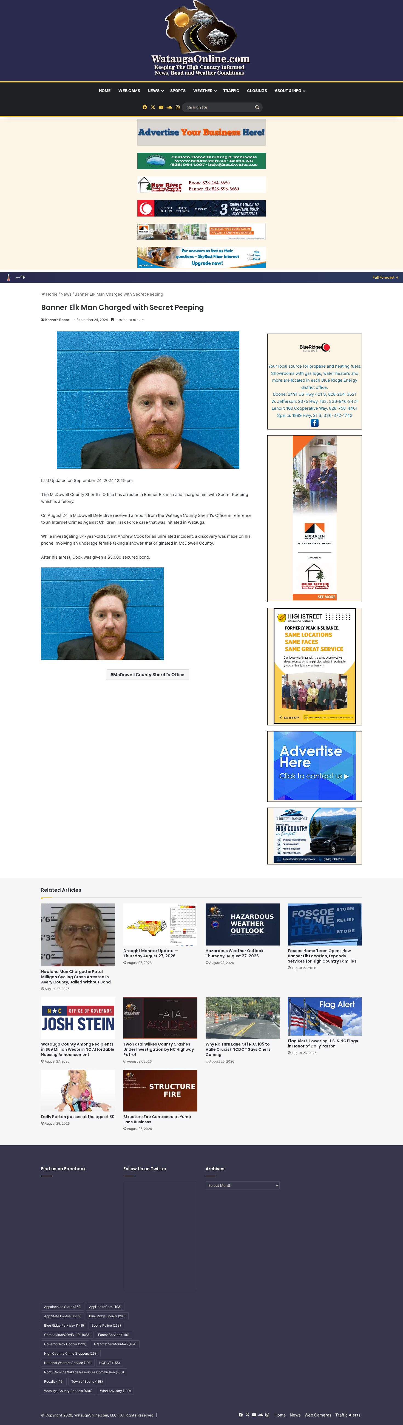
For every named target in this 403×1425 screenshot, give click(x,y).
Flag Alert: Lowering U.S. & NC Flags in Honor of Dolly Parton (323, 1043)
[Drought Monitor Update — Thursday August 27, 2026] (160, 924)
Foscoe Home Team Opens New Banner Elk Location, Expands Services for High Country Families (322, 956)
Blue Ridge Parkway (64, 1325)
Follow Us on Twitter (144, 1169)
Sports (178, 90)
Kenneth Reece (57, 320)
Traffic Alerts (348, 1415)
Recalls (54, 1381)
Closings (257, 90)
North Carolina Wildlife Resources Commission (84, 1372)
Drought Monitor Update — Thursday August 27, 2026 (150, 953)
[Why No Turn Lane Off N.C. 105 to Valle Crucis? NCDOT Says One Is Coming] (243, 1018)
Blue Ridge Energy (107, 1316)
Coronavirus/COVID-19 (67, 1335)
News (154, 90)
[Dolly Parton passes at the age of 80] (78, 1090)
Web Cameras (318, 1415)
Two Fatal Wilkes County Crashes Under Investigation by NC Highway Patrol (158, 1049)
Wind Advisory (115, 1391)
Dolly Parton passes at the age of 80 (78, 1116)
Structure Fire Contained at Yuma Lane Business (157, 1119)
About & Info (288, 90)
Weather (202, 90)
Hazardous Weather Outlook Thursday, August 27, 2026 (234, 953)
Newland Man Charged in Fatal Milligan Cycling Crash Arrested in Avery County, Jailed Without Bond (76, 977)
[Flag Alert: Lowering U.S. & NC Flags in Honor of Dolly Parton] (325, 1016)
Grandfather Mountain (115, 1344)
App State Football (62, 1316)
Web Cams (129, 90)
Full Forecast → (386, 277)
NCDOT (109, 1363)
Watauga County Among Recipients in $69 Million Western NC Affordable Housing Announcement (77, 1049)
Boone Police (106, 1325)
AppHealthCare (105, 1307)
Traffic (231, 90)
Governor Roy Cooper (65, 1344)
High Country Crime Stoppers (71, 1353)
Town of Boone (87, 1381)
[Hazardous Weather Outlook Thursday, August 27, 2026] (243, 924)
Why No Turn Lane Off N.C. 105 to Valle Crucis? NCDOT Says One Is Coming (238, 1049)
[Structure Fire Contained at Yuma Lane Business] (160, 1090)
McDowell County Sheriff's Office (149, 674)
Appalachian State (62, 1307)
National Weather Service (68, 1363)
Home (105, 90)
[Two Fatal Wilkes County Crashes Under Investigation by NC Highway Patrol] (160, 1018)
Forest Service (113, 1335)
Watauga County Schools (68, 1391)
